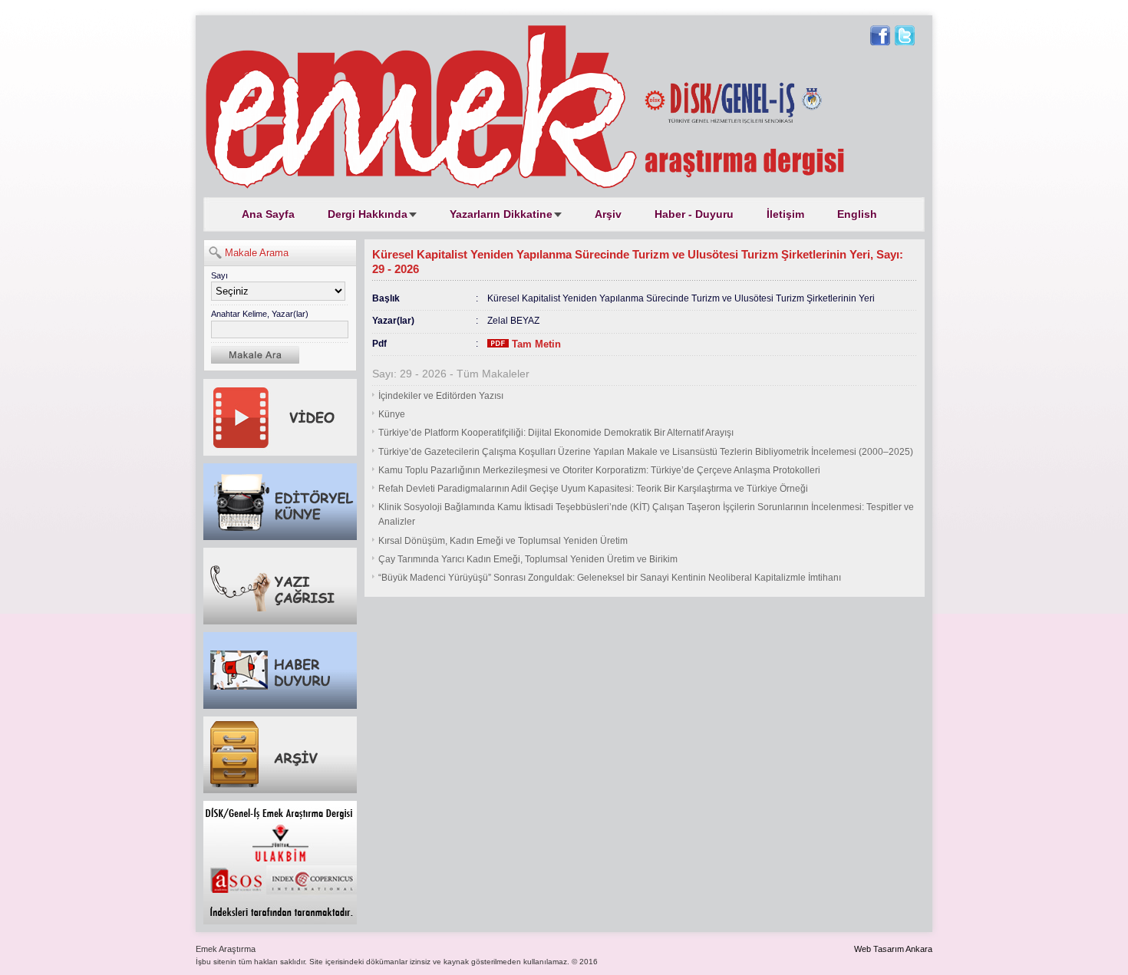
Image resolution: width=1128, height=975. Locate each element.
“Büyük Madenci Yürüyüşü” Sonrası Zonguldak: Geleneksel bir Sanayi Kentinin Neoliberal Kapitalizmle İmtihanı (609, 577)
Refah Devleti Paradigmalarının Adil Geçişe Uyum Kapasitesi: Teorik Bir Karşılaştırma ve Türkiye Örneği (593, 488)
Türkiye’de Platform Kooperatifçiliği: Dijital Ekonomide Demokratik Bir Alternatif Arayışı (556, 432)
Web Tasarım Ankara (893, 949)
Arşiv (608, 214)
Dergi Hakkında (367, 214)
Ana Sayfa (268, 214)
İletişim (785, 214)
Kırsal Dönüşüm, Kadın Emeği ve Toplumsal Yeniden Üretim (503, 540)
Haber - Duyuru (694, 214)
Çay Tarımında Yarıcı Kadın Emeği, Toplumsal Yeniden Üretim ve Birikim (528, 559)
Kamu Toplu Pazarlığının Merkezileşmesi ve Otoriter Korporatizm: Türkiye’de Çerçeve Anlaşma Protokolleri (599, 470)
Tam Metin (535, 344)
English (857, 214)
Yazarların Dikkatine (501, 214)
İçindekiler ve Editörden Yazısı (440, 395)
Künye (391, 414)
